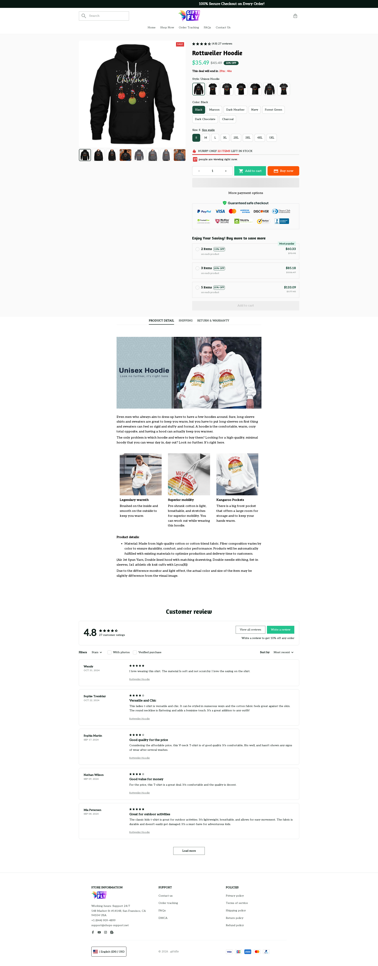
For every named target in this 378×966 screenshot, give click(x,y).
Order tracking (168, 903)
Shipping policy (236, 910)
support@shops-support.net (110, 925)
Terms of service (237, 903)
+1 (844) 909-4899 (103, 920)
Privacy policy (235, 895)
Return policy (234, 918)
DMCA (163, 918)
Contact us (165, 895)
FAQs (162, 910)
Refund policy (235, 925)
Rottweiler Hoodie (139, 679)
